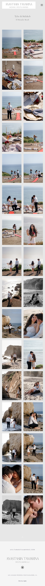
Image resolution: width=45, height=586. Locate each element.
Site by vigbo (23, 581)
